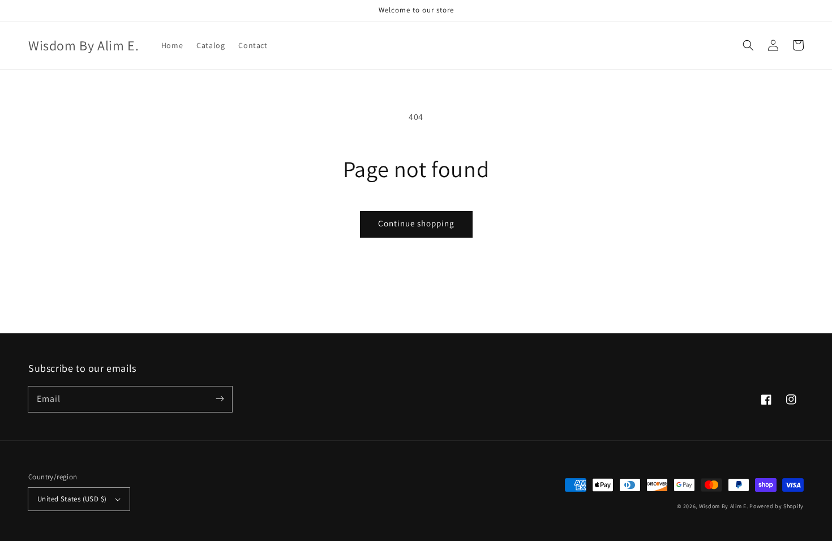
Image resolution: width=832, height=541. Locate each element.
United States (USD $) (71, 499)
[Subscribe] (219, 399)
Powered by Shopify (776, 506)
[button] (748, 45)
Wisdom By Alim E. (723, 506)
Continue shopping (416, 223)
